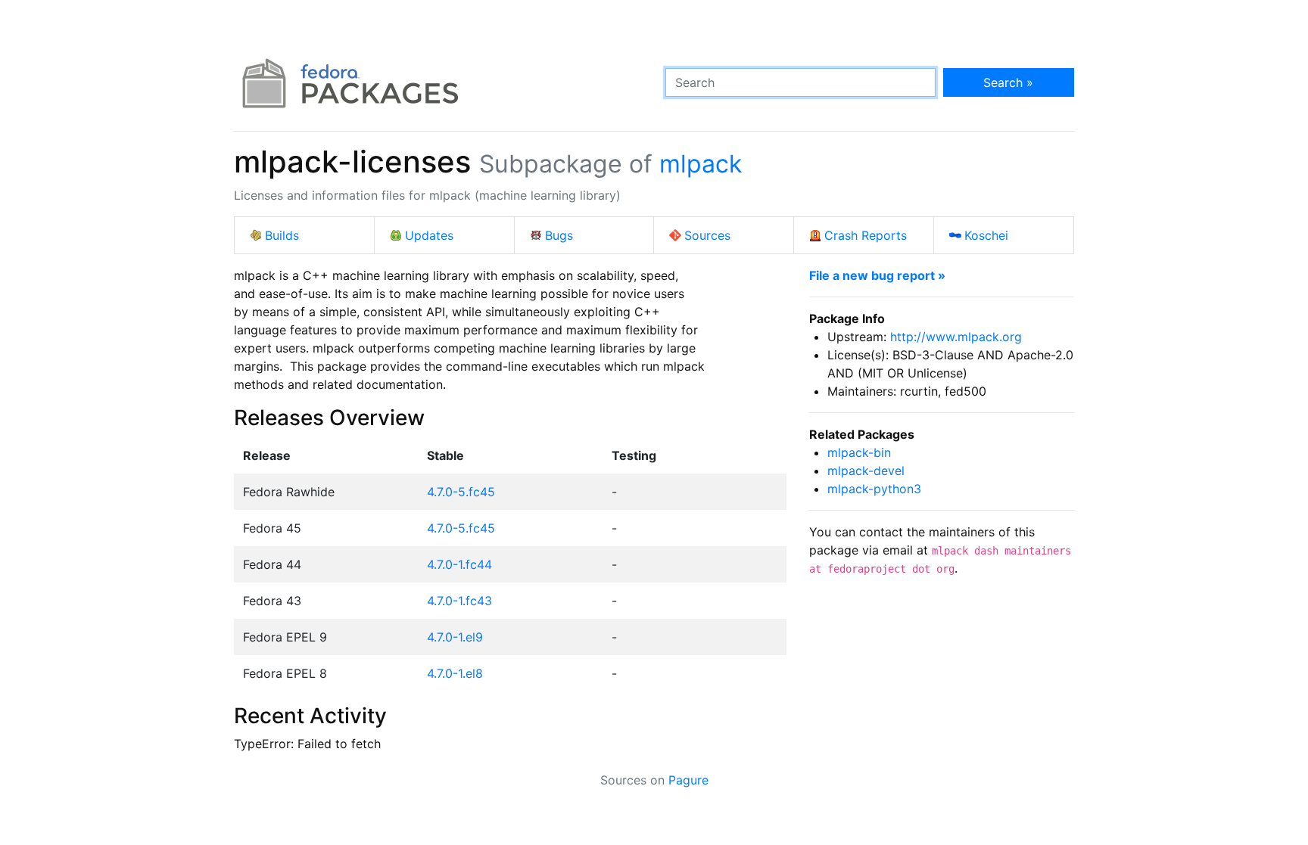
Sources (707, 235)
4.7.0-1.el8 (455, 673)
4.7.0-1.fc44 (459, 564)
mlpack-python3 (874, 488)
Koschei (986, 235)
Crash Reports (865, 235)
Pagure (688, 780)
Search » (1008, 82)
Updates (429, 235)
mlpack (700, 164)
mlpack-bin (859, 452)
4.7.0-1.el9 (455, 637)
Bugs (559, 235)
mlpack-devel (866, 470)
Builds (282, 235)
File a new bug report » (877, 275)
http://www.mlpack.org (956, 336)
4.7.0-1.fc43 (459, 600)
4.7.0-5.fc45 (461, 491)
